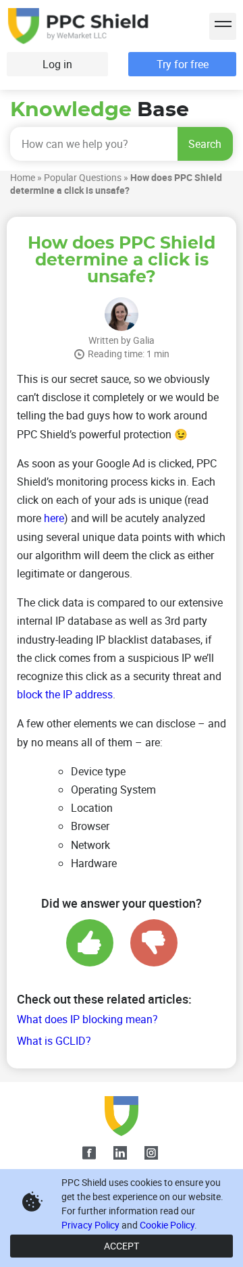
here (54, 518)
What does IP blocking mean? (87, 1019)
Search (204, 143)
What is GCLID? (54, 1040)
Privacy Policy (90, 1224)
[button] (222, 26)
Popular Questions (83, 177)
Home (22, 177)
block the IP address (65, 694)
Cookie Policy (167, 1224)
